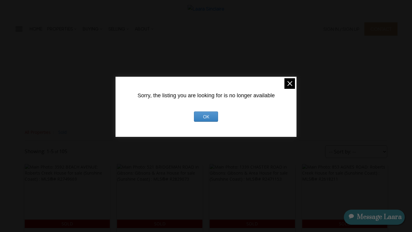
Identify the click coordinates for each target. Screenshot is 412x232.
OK (206, 116)
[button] (341, 29)
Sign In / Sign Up (341, 29)
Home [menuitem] (36, 28)
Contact (380, 29)
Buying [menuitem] (91, 28)
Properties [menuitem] (60, 28)
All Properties (38, 132)
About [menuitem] (142, 28)
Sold (62, 132)
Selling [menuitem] (116, 28)
